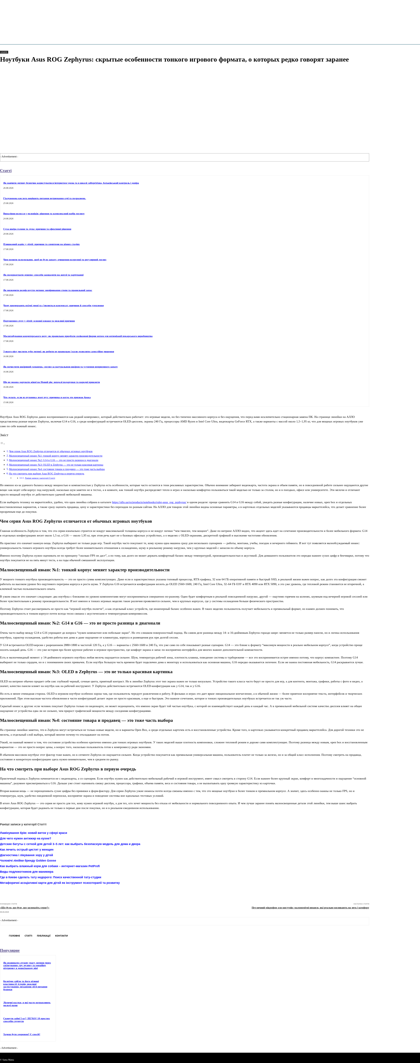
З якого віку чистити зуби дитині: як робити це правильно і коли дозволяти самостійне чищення (58, 351)
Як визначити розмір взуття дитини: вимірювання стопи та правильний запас (47, 290)
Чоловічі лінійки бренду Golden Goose (28, 860)
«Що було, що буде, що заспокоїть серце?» (24, 907)
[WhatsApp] (69, 891)
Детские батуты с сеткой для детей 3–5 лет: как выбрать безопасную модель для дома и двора (70, 844)
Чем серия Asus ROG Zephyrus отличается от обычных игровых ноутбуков (51, 451)
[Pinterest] (57, 891)
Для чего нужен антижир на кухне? (25, 838)
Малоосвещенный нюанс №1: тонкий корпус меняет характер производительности (55, 455)
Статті (4, 52)
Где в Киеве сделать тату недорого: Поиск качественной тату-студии (50, 877)
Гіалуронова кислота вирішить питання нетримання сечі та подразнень (44, 198)
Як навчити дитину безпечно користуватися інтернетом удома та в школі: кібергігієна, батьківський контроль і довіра (71, 183)
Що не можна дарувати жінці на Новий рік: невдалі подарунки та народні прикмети (51, 382)
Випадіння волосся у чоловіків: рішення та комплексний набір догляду (44, 213)
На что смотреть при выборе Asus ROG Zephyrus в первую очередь (46, 473)
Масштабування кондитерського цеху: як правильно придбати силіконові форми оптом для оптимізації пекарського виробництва (78, 336)
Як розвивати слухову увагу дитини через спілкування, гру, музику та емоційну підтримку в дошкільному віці (27, 965)
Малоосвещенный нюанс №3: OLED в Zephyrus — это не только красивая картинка (56, 464)
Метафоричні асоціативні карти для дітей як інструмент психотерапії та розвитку (60, 882)
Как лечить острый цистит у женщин (26, 849)
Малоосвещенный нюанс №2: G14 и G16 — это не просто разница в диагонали (53, 460)
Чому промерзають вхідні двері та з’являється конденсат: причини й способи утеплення (53, 305)
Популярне (10, 950)
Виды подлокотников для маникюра (26, 871)
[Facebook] (34, 891)
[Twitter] (46, 891)
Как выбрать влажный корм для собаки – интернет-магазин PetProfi (50, 866)
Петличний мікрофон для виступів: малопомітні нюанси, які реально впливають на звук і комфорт (310, 907)
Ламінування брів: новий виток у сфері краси (33, 833)
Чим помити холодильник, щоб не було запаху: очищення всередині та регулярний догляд (54, 259)
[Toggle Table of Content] (2, 443)
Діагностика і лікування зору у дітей (26, 855)
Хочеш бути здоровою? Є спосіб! (21, 1034)
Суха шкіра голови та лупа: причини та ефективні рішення (37, 229)
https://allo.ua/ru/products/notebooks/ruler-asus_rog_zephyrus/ (149, 502)
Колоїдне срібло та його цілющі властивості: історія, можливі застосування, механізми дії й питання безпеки (25, 985)
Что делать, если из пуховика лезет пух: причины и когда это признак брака (47, 397)
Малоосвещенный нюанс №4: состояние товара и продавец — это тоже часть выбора (57, 469)
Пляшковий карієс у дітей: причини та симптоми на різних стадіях (41, 244)
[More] (81, 891)
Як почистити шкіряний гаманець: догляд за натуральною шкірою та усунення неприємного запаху (60, 366)
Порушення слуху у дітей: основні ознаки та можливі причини (39, 321)
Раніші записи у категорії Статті (40, 478)
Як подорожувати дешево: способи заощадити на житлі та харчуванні (43, 275)
